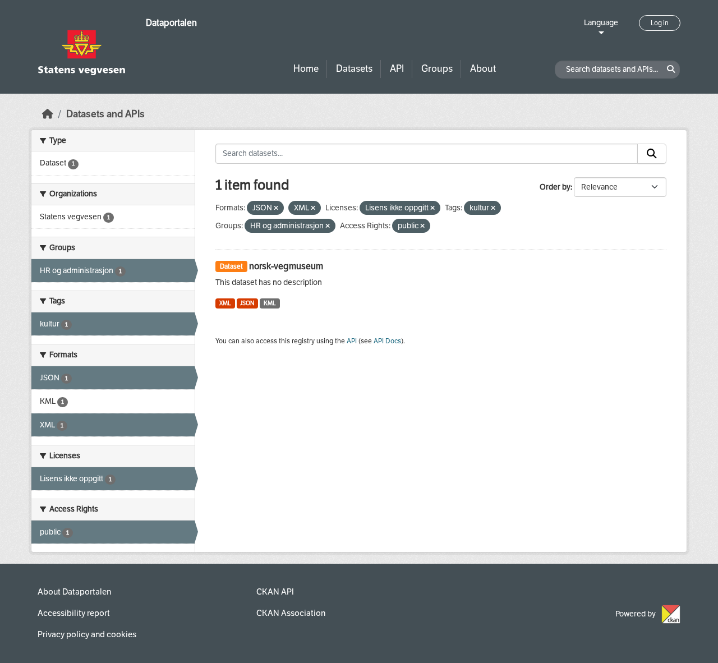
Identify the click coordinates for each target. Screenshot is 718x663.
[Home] (47, 114)
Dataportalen (171, 22)
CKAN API (275, 592)
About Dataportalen (74, 592)
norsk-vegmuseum (286, 266)
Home (306, 69)
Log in (660, 23)
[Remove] (276, 208)
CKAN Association (290, 613)
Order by (555, 187)
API (397, 69)
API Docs (387, 341)
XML (225, 303)
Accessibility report (74, 613)
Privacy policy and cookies (87, 634)
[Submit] (651, 154)
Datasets (354, 69)
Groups (437, 69)
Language (601, 22)
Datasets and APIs (105, 114)
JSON (247, 303)
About (483, 69)
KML (270, 303)
